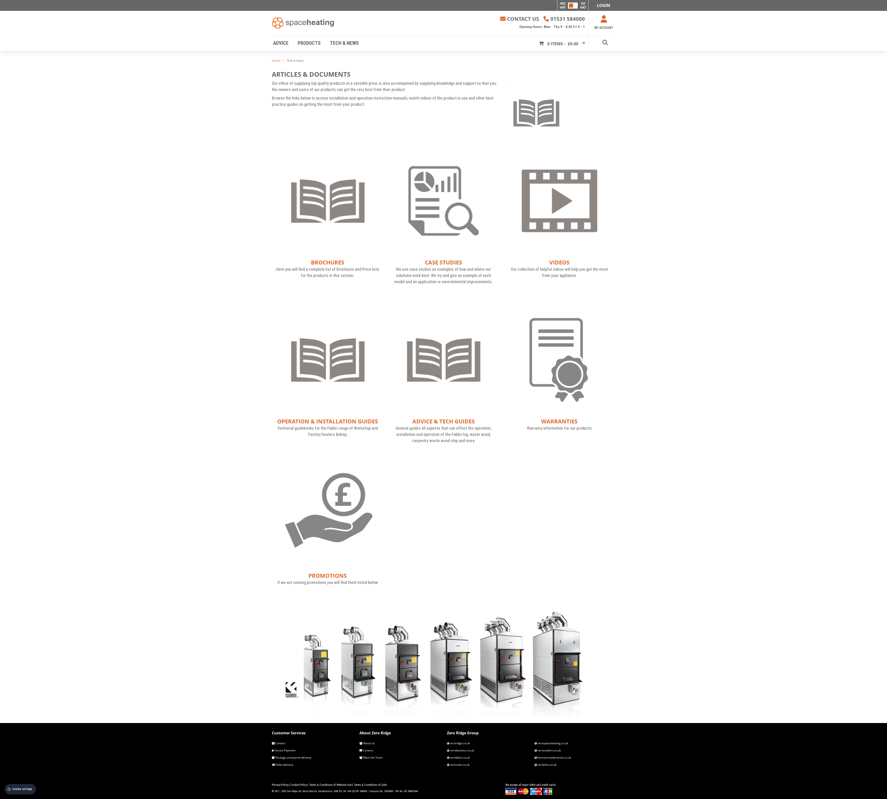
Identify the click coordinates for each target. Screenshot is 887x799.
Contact (280, 743)
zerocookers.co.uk (549, 750)
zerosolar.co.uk (459, 765)
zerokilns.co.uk (546, 765)
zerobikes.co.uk (459, 758)
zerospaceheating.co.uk (552, 743)
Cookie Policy (298, 785)
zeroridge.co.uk (459, 743)
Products (309, 43)
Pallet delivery (284, 765)
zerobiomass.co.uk (461, 750)
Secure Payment (284, 750)
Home (276, 60)
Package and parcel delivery (293, 758)
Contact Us (523, 18)
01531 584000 (567, 18)
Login (603, 5)
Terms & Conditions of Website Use (330, 785)
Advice (281, 43)
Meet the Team (372, 758)
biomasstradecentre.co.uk (554, 758)
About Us (368, 743)
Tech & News (344, 43)
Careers (367, 750)
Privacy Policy (280, 785)
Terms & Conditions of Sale (370, 785)
